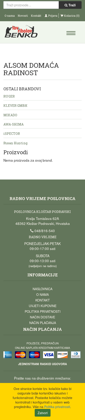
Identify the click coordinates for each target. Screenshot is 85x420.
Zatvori (43, 413)
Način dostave (42, 317)
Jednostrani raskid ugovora (42, 364)
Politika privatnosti (43, 311)
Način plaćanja (42, 322)
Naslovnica (42, 289)
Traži (72, 5)
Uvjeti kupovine (42, 305)
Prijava (52, 15)
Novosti (23, 15)
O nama (10, 15)
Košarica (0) (71, 15)
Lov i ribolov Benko (23, 33)
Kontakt (36, 15)
